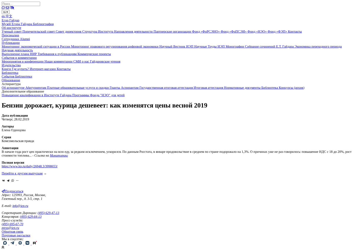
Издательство (11, 65)
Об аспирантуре (13, 87)
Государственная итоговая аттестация (166, 87)
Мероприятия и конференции (23, 61)
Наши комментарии (58, 61)
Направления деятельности (134, 31)
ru (5, 12)
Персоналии (10, 35)
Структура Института (98, 31)
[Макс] (5, 243)
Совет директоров (69, 31)
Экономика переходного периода (318, 46)
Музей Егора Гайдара (17, 24)
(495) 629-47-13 (48, 213)
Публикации (11, 43)
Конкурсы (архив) (291, 87)
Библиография (43, 24)
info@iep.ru (20, 206)
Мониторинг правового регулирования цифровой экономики (115, 46)
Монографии (235, 46)
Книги (7, 69)
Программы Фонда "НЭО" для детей (98, 95)
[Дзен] (20, 243)
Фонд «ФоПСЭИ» (234, 31)
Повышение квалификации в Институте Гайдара (37, 95)
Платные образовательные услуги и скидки (78, 87)
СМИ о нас (81, 61)
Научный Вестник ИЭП (176, 46)
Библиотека (10, 72)
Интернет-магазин (43, 69)
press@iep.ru (10, 228)
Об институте (11, 28)
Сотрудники (11, 39)
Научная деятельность (17, 50)
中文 (9, 16)
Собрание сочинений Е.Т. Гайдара (270, 46)
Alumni (25, 39)
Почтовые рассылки (16, 235)
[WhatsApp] (13, 180)
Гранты (115, 87)
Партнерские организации (173, 31)
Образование (11, 80)
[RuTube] (35, 243)
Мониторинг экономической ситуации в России (36, 46)
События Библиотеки (17, 76)
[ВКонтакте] (3, 180)
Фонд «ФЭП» (278, 31)
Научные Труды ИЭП (210, 46)
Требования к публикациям (57, 54)
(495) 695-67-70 (12, 224)
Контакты (295, 31)
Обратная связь (12, 231)
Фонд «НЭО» (257, 31)
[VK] (28, 243)
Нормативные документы (242, 87)
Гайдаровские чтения (105, 61)
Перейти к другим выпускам (22, 173)
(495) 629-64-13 (31, 216)
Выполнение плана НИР (20, 54)
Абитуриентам (36, 87)
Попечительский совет (39, 31)
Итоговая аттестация (209, 87)
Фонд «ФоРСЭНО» (206, 31)
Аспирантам (130, 87)
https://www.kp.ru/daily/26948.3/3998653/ (30, 166)
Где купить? (21, 69)
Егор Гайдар (10, 20)
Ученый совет (12, 31)
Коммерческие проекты (94, 54)
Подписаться (14, 191)
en (4, 16)
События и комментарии (19, 57)
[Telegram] (8, 180)
